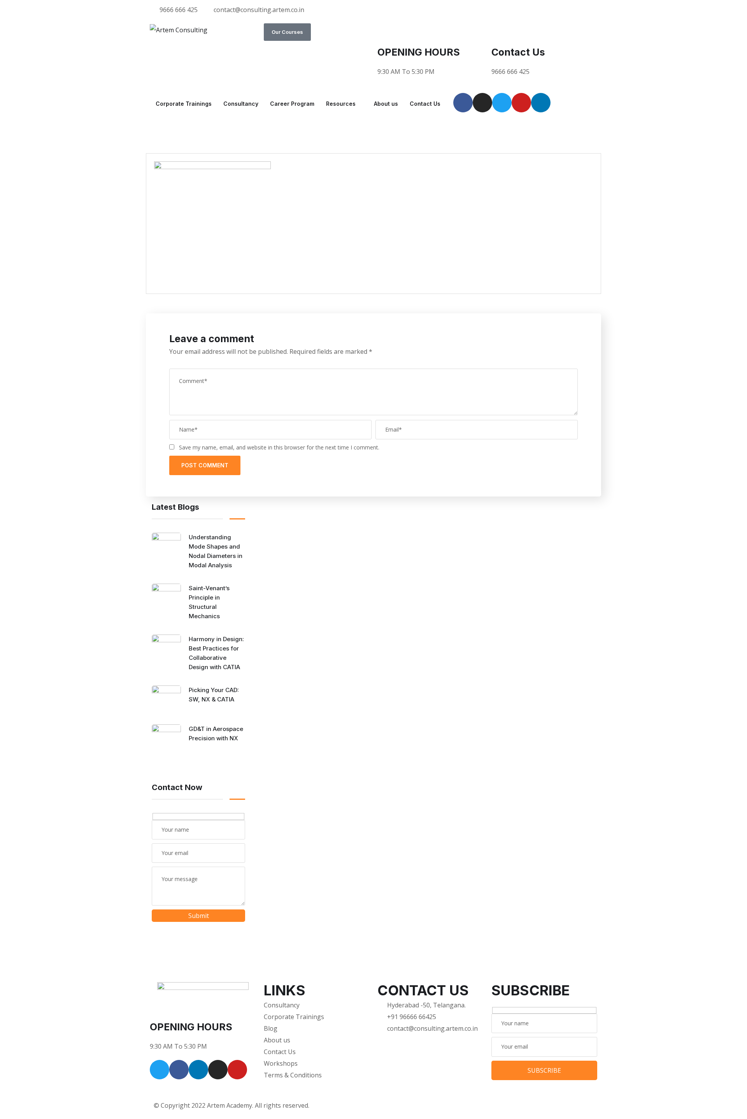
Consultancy (240, 103)
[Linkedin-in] (198, 1069)
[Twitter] (502, 102)
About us (386, 103)
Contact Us (518, 52)
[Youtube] (521, 102)
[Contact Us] (501, 33)
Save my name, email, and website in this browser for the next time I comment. (279, 447)
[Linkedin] (541, 102)
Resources (341, 103)
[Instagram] (482, 102)
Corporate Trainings (184, 103)
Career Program (292, 103)
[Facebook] (463, 102)
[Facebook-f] (179, 1069)
